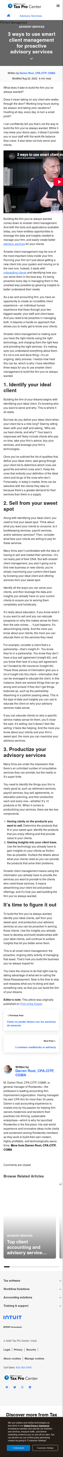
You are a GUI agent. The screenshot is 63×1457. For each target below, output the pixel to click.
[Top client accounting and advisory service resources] (30, 1220)
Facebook (7, 1388)
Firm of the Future (31, 1004)
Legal (7, 1349)
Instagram (22, 1388)
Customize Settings (45, 1448)
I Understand (18, 1448)
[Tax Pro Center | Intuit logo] (24, 6)
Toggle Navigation (58, 6)
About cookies (12, 1358)
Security (31, 1349)
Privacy (18, 1349)
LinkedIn (30, 1388)
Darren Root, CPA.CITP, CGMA (37, 73)
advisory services (14, 244)
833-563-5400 (24, 1367)
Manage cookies (34, 1358)
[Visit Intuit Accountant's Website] (31, 1326)
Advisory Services (31, 16)
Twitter (14, 1388)
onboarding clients (15, 272)
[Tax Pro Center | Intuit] (8, 16)
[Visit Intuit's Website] (31, 1317)
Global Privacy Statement (36, 1426)
